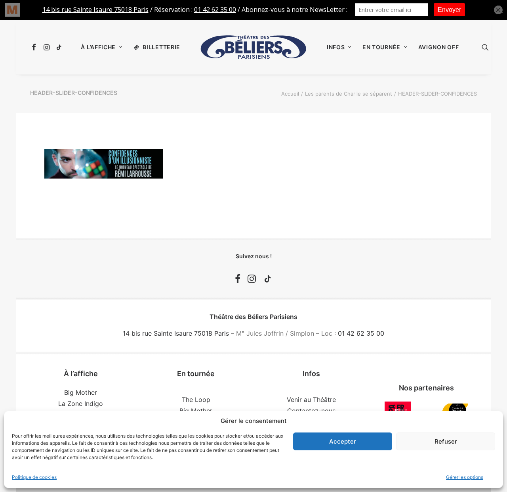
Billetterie (161, 47)
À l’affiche (98, 47)
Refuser (446, 441)
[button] (35, 47)
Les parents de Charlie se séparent (348, 93)
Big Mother (80, 392)
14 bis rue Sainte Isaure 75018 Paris (176, 333)
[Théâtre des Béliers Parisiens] (253, 47)
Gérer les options (464, 477)
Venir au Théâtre (311, 400)
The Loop (196, 400)
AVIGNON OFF (438, 47)
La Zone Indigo (80, 403)
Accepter (342, 441)
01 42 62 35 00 (361, 333)
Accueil (290, 93)
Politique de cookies (34, 477)
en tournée (381, 47)
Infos (336, 47)
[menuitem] (35, 47)
